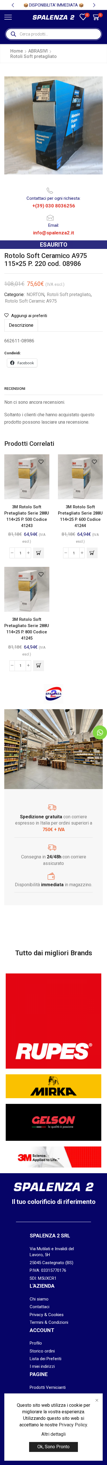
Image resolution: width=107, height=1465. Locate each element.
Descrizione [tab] (21, 325)
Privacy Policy (73, 1424)
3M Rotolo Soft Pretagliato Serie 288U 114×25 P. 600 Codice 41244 (80, 516)
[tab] (21, 325)
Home (16, 51)
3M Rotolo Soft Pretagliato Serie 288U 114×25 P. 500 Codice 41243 (26, 516)
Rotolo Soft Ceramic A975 (31, 301)
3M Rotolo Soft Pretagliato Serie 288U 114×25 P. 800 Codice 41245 (26, 629)
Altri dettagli (53, 1434)
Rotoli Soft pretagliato (33, 56)
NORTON (35, 294)
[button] (13, 5)
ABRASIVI (38, 51)
